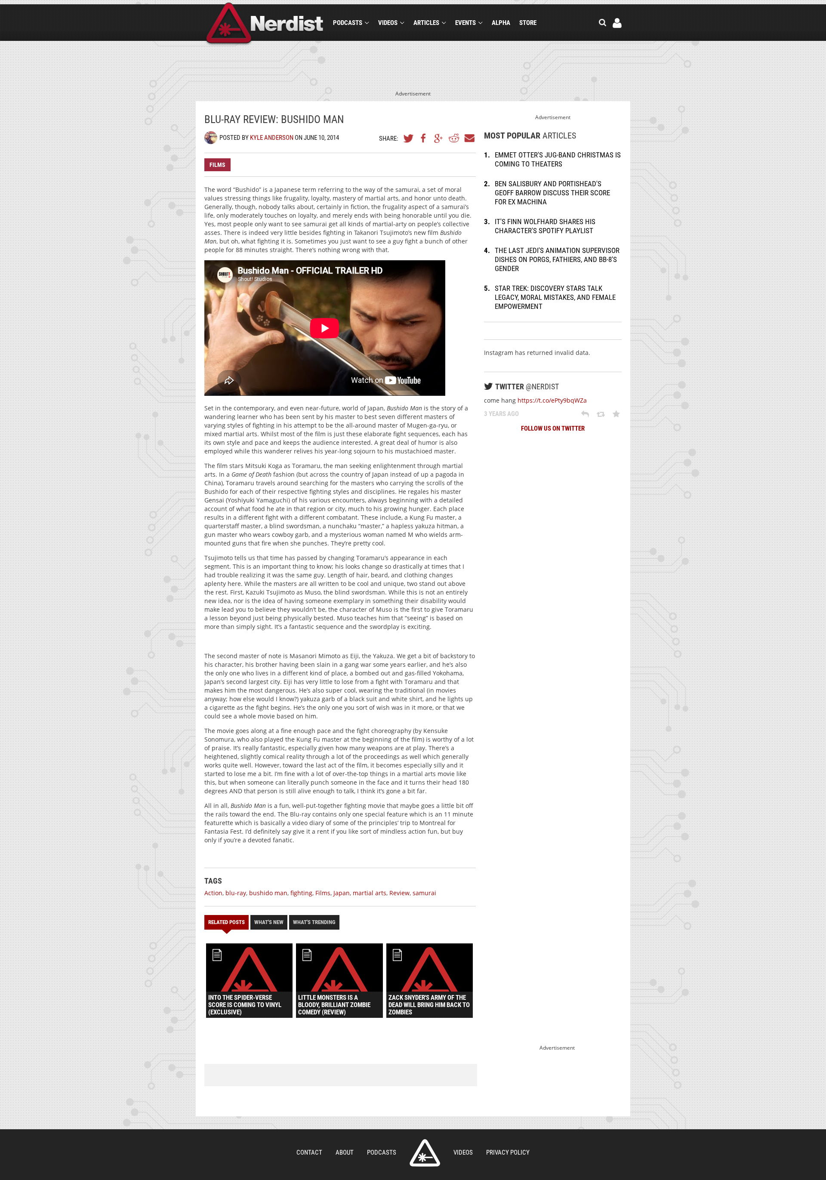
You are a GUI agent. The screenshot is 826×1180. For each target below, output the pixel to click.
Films (217, 164)
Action (213, 893)
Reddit (453, 138)
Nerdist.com (425, 1153)
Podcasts (347, 23)
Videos (388, 23)
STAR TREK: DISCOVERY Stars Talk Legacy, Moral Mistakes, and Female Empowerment (555, 297)
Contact (309, 1152)
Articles (426, 23)
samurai (424, 893)
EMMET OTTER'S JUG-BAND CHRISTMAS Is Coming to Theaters (558, 159)
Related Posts (226, 922)
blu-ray (235, 893)
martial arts (369, 893)
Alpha (501, 23)
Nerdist (264, 24)
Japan (341, 893)
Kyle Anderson (271, 138)
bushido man (268, 893)
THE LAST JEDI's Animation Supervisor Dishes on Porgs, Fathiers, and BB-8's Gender (557, 259)
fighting (301, 893)
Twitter (408, 138)
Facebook (423, 138)
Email (469, 138)
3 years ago (501, 414)
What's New (269, 922)
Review (399, 893)
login (617, 23)
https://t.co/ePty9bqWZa (552, 400)
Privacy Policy (508, 1152)
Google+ (438, 138)
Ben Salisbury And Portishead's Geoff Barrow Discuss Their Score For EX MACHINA (552, 192)
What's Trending (314, 922)
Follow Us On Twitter (553, 428)
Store (527, 23)
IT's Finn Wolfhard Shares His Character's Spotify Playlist (545, 226)
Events (465, 23)
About (345, 1152)
